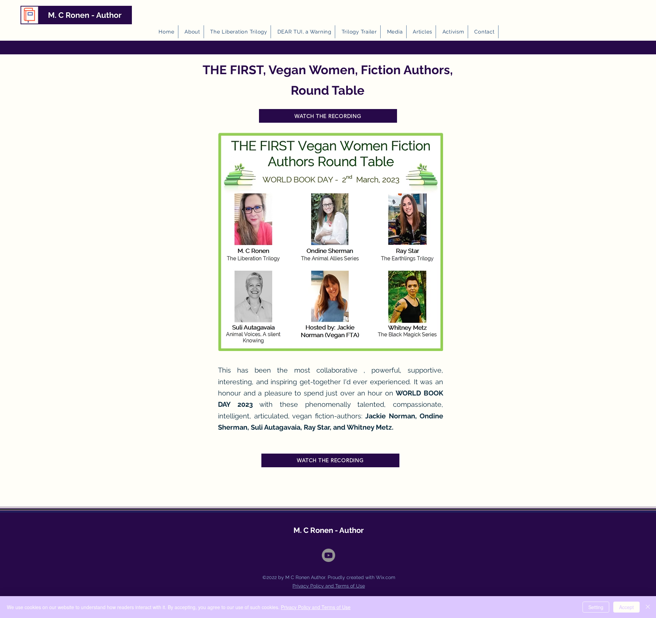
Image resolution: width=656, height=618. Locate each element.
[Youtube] (328, 555)
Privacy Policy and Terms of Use (316, 607)
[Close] (648, 607)
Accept (626, 607)
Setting (595, 607)
